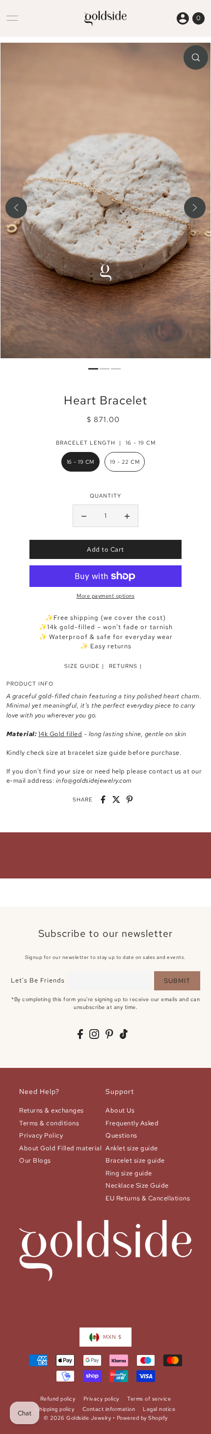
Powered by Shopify (142, 1417)
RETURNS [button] (123, 666)
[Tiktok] (124, 1034)
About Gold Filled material (60, 1148)
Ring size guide (129, 1173)
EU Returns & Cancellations (148, 1198)
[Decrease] (84, 516)
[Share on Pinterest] (129, 799)
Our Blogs (35, 1160)
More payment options (105, 595)
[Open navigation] (12, 18)
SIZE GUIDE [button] (82, 666)
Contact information (108, 1409)
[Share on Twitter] (116, 799)
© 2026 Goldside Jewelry (77, 1417)
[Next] (195, 207)
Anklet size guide (132, 1148)
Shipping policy (55, 1409)
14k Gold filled (60, 734)
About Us (120, 1110)
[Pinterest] (109, 1034)
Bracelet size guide (135, 1160)
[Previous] (16, 207)
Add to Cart (105, 549)
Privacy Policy (41, 1135)
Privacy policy (101, 1398)
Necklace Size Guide (137, 1185)
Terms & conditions (49, 1123)
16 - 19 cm (80, 461)
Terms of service (149, 1398)
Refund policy (58, 1398)
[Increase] (127, 516)
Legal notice (159, 1409)
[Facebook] (80, 1034)
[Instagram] (94, 1034)
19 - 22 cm (124, 461)
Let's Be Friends (38, 980)
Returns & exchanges (51, 1110)
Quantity (105, 495)
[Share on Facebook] (103, 799)
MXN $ (112, 1336)
